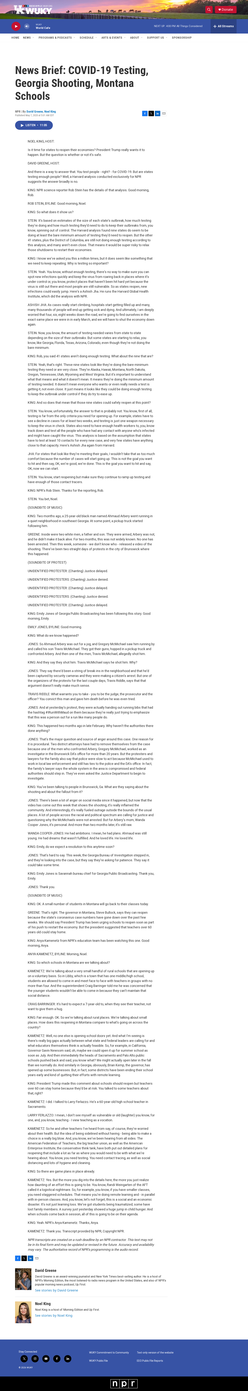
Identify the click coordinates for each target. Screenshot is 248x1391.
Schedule (87, 37)
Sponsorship (182, 37)
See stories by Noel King (53, 1315)
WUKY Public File (98, 1360)
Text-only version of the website (155, 1352)
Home (15, 37)
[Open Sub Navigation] (33, 37)
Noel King (50, 111)
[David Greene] (23, 1279)
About (134, 37)
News (27, 37)
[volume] (27, 26)
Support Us (155, 37)
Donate (227, 9)
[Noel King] (23, 1312)
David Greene (35, 111)
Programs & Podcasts (55, 37)
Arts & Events (111, 37)
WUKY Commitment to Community (109, 1352)
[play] (16, 26)
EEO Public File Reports (150, 1360)
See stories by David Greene (56, 1290)
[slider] (32, 26)
